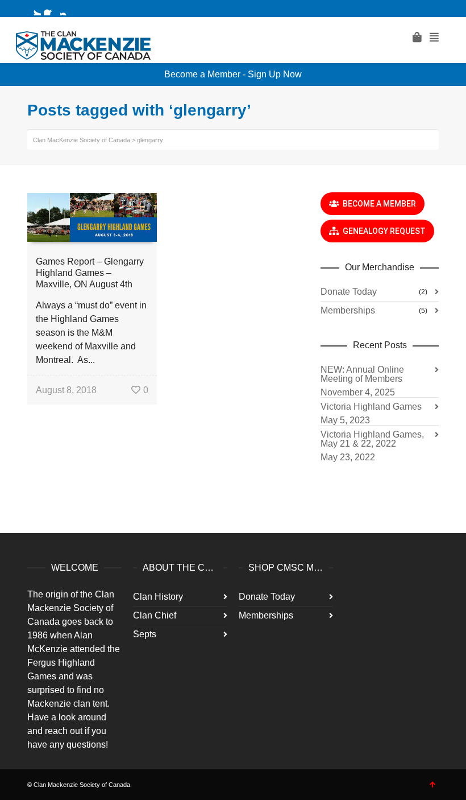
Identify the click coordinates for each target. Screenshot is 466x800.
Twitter (34, 8)
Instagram (67, 8)
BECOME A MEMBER (377, 203)
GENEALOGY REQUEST (382, 231)
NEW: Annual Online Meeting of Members (362, 374)
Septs (144, 634)
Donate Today (349, 291)
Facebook (50, 8)
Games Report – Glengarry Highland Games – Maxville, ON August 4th (90, 273)
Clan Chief (154, 615)
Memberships (348, 310)
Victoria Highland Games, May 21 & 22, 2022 (372, 439)
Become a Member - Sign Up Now (233, 74)
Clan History (158, 596)
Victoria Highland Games (371, 406)
